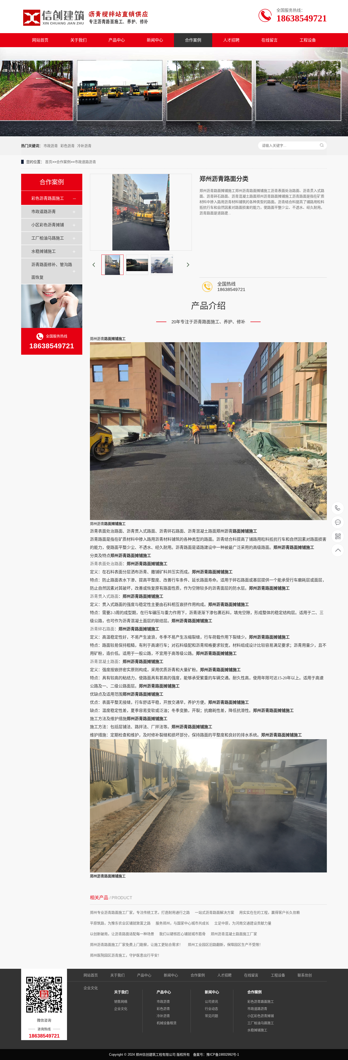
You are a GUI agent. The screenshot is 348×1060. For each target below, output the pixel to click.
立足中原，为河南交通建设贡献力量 (242, 923)
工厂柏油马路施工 (47, 238)
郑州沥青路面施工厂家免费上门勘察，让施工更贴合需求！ (136, 945)
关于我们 (78, 40)
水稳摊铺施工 (43, 251)
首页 (48, 162)
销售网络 (120, 1001)
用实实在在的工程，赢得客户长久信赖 (269, 912)
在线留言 (269, 40)
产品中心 (117, 40)
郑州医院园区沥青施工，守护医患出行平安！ (125, 955)
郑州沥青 (97, 339)
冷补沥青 (84, 146)
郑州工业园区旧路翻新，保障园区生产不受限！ (225, 945)
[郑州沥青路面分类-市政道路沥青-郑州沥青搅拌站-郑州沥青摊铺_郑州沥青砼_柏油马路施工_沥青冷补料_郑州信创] (86, 16)
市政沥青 (51, 146)
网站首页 (40, 40)
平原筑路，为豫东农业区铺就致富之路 (120, 923)
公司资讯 (211, 1001)
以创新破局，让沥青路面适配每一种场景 (122, 934)
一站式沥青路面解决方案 (214, 912)
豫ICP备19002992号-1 (222, 1054)
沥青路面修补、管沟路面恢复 (51, 271)
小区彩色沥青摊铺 (47, 225)
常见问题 (211, 1016)
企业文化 (91, 988)
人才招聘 (231, 40)
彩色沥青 (67, 146)
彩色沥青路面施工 (47, 198)
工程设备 (308, 40)
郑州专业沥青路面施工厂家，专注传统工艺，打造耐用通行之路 (140, 912)
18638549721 (337, 508)
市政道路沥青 (85, 162)
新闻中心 (155, 40)
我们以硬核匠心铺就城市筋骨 (182, 934)
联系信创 (305, 975)
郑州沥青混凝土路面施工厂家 (234, 934)
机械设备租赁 (167, 1023)
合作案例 (193, 40)
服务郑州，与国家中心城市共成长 (182, 923)
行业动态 (211, 1009)
